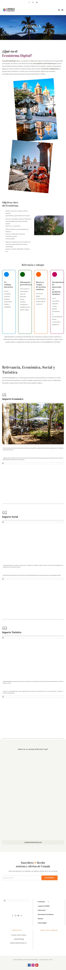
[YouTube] (18, 915)
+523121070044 (19, 939)
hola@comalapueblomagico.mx (18, 943)
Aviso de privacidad (44, 960)
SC (52, 960)
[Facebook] (12, 915)
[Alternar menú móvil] (62, 10)
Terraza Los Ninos (16, 760)
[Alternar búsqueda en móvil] (59, 10)
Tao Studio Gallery (49, 790)
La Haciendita (16, 790)
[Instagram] (15, 915)
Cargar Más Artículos (33, 842)
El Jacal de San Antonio (49, 760)
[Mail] (21, 915)
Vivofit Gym (16, 820)
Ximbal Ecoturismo (49, 820)
